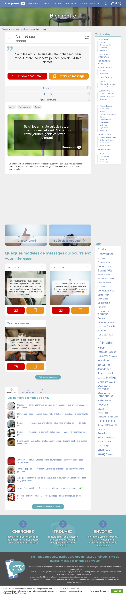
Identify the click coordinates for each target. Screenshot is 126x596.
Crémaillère (104, 117)
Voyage (100, 153)
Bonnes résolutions (105, 279)
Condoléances (104, 77)
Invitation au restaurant (108, 114)
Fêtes (100, 103)
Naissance (103, 99)
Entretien (111, 326)
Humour (114, 356)
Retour (37, 107)
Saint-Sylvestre (105, 437)
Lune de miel (101, 378)
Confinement (103, 295)
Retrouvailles (110, 425)
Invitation (103, 42)
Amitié (11, 107)
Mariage (111, 377)
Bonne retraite (105, 143)
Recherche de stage (107, 140)
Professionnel (104, 134)
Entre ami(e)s (16, 29)
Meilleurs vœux (106, 382)
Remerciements (105, 45)
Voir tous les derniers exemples (48, 507)
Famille (111, 335)
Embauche (101, 326)
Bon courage (104, 262)
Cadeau (99, 282)
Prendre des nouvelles (103, 62)
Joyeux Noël (104, 128)
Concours (101, 287)
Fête (101, 347)
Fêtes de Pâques (106, 106)
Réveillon (102, 433)
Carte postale (104, 156)
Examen (102, 330)
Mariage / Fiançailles (107, 96)
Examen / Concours (107, 94)
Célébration (103, 302)
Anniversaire (104, 125)
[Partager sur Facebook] (45, 94)
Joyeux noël (105, 373)
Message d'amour (105, 68)
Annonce (101, 258)
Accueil (5, 29)
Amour (109, 250)
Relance (114, 417)
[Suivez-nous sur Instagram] (112, 3)
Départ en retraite (106, 145)
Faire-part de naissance (108, 84)
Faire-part (102, 81)
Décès (101, 318)
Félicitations (103, 91)
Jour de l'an (104, 369)
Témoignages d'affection (103, 55)
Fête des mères (105, 120)
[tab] (11, 390)
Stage (106, 445)
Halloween (103, 111)
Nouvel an (103, 130)
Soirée (99, 446)
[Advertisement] (48, 199)
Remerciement (24, 107)
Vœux (110, 454)
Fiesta (99, 339)
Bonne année (104, 109)
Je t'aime (103, 71)
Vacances (103, 449)
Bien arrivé (103, 48)
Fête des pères (105, 122)
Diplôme (101, 307)
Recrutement (103, 417)
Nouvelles (102, 409)
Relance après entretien (108, 137)
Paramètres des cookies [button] (99, 591)
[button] (34, 3)
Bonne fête (104, 270)
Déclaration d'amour (104, 312)
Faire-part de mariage (107, 87)
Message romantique (105, 394)
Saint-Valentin (104, 73)
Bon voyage (104, 162)
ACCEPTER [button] (117, 591)
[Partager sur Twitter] (51, 94)
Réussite (102, 429)
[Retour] (9, 38)
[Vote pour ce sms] (17, 41)
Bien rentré (29, 29)
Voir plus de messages (48, 377)
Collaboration (107, 282)
